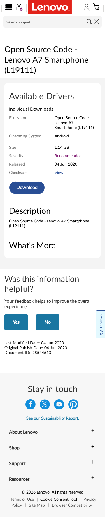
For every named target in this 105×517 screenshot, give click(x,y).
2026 (31, 492)
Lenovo (43, 492)
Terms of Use (22, 500)
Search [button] (89, 21)
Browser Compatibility (72, 505)
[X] (45, 406)
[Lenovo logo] (50, 7)
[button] (7, 8)
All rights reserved (67, 492)
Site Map (37, 505)
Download (27, 187)
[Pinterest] (73, 406)
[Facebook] (30, 406)
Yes (16, 322)
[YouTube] (59, 406)
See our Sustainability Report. (52, 418)
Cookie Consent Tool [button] (58, 500)
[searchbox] (52, 22)
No (48, 322)
